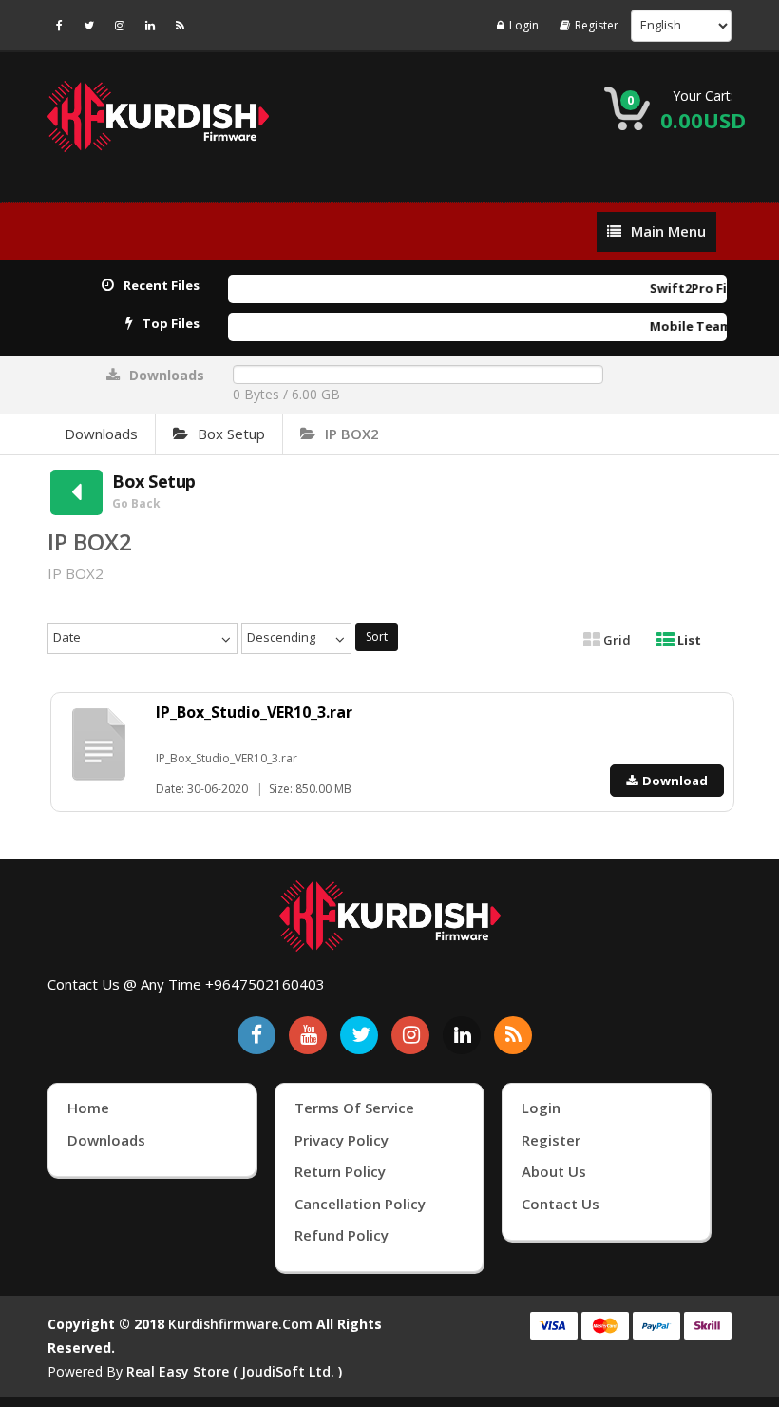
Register (596, 25)
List (687, 639)
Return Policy (340, 1171)
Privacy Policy (341, 1139)
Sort (377, 636)
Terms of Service (354, 1107)
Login (524, 25)
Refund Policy (341, 1234)
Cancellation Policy (360, 1203)
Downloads (101, 433)
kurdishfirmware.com (240, 1324)
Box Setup (231, 433)
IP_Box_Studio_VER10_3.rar (254, 712)
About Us (554, 1171)
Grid (615, 639)
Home (88, 1107)
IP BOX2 (352, 433)
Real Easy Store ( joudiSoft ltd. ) (234, 1371)
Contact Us (560, 1203)
